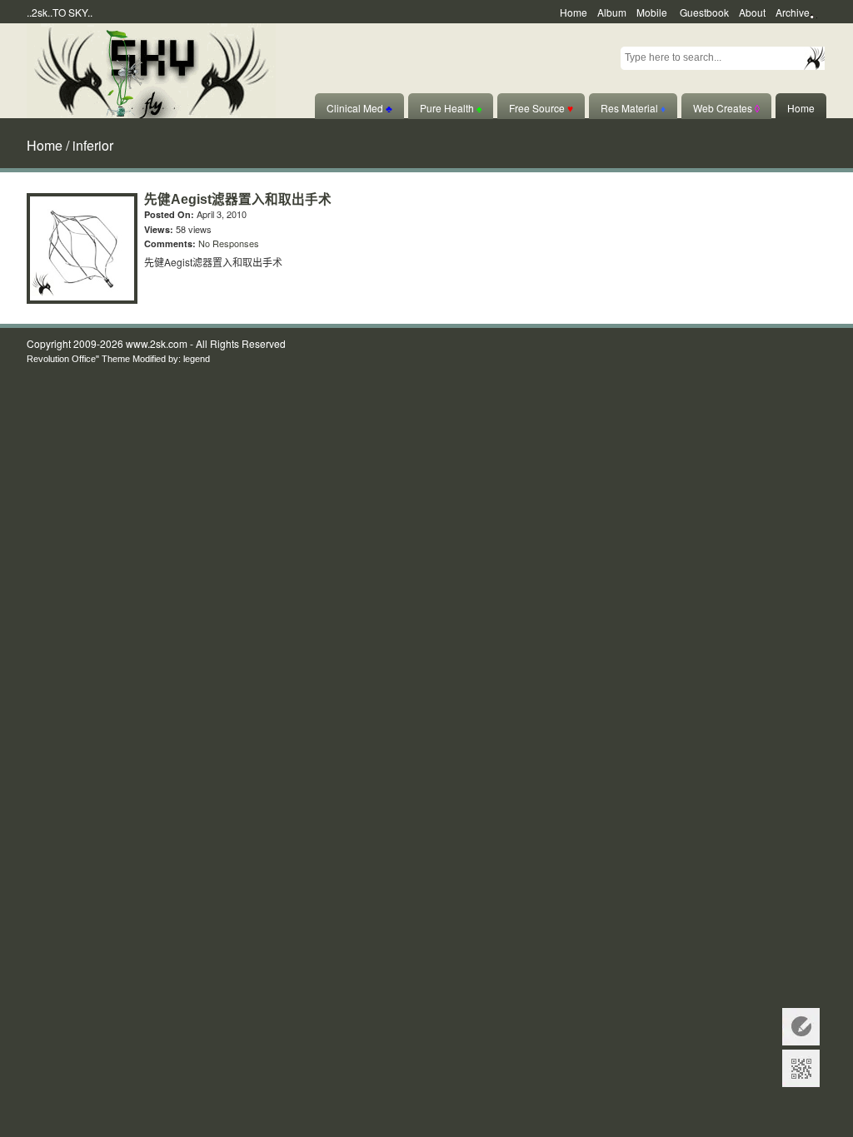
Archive (793, 12)
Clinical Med (359, 108)
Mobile (651, 12)
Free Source (541, 108)
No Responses (228, 243)
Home (573, 12)
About (752, 12)
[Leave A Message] (801, 1026)
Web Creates (726, 108)
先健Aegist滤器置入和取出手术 (238, 199)
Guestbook (704, 12)
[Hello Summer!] (151, 69)
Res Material (633, 108)
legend (196, 359)
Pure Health (450, 108)
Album (611, 12)
